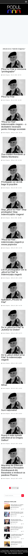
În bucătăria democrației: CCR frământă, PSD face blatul (17, 535)
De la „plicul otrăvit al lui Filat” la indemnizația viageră (13, 357)
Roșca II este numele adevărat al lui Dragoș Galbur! (12, 437)
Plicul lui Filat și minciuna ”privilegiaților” (13, 70)
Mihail (4, 385)
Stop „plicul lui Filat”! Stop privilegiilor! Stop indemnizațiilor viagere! (13, 212)
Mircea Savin (14, 514)
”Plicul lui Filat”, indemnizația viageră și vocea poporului (12, 242)
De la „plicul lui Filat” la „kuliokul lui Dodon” (12, 328)
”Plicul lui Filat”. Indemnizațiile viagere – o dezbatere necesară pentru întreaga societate (13, 125)
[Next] (18, 488)
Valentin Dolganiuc (6, 74)
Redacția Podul (15, 522)
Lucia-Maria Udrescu (15, 537)
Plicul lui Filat (7, 96)
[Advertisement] (14, 30)
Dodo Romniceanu (15, 507)
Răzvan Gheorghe (15, 529)
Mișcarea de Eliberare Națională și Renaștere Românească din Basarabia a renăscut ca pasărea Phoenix (13, 470)
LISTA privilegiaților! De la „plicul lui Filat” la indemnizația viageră (13, 272)
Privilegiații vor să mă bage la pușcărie (11, 183)
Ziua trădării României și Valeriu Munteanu (13, 155)
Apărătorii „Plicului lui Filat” (11, 300)
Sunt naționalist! (9, 410)
